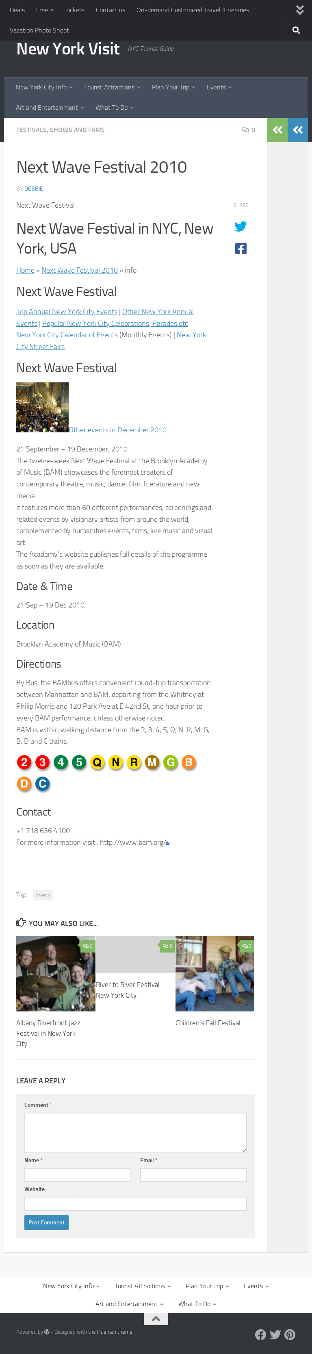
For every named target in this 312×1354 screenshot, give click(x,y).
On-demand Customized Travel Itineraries (192, 10)
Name (33, 1160)
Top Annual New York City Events (66, 311)
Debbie (33, 188)
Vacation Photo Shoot (39, 30)
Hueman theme (114, 1332)
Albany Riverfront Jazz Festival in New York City (48, 1033)
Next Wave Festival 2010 (79, 270)
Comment (38, 1105)
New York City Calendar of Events (67, 334)
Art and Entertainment (47, 107)
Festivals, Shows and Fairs (60, 130)
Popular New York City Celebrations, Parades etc (115, 323)
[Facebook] (260, 1335)
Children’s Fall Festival (208, 1023)
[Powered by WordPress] (47, 1331)
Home (25, 270)
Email (149, 1160)
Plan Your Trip (170, 87)
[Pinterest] (290, 1335)
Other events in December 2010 (118, 429)
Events (216, 87)
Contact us (110, 10)
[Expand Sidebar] (298, 130)
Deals (17, 10)
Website (34, 1189)
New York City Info (41, 87)
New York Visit (67, 49)
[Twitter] (275, 1335)
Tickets (74, 10)
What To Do (111, 107)
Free (42, 10)
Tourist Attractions (109, 87)
